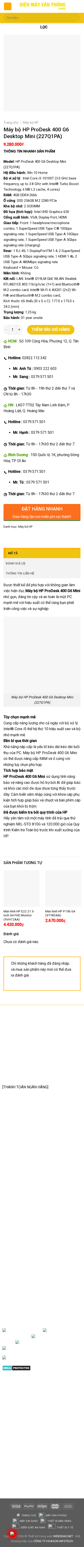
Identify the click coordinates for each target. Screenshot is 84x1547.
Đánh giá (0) (15, 563)
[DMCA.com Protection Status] (16, 1367)
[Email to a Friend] (33, 537)
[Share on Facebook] (16, 537)
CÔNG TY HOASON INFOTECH (53, 1541)
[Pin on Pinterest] (41, 537)
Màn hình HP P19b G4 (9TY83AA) (60, 913)
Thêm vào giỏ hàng (51, 329)
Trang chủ (11, 122)
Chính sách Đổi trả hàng (27, 1224)
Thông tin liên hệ (20, 573)
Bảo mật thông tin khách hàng (31, 1246)
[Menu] (7, 6)
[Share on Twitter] (24, 537)
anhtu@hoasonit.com (26, 1076)
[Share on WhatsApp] (8, 537)
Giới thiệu (35, 1330)
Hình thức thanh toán (24, 1238)
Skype (51, 1348)
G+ (58, 1342)
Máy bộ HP (30, 122)
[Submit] (75, 18)
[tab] (42, 553)
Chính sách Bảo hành (24, 1216)
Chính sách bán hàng (24, 1209)
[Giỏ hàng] (76, 6)
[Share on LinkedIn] (50, 537)
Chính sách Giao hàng (25, 1231)
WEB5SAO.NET (63, 1536)
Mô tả (13, 553)
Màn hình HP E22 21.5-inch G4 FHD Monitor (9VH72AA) (19, 915)
